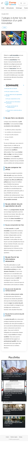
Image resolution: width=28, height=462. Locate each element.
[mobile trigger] (2, 3)
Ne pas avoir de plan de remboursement (12, 106)
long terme (13, 68)
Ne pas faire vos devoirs (11, 88)
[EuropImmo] (10, 3)
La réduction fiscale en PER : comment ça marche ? (14, 375)
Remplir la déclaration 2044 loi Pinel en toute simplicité (13, 393)
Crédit (4, 27)
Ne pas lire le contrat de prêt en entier (14, 111)
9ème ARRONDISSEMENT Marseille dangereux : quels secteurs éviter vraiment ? (13, 410)
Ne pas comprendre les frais (13, 98)
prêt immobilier (14, 55)
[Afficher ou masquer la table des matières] (21, 85)
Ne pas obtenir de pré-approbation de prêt (14, 95)
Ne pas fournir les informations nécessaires (13, 102)
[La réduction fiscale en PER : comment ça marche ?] (14, 370)
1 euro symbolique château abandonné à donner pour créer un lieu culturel (13, 422)
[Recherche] (21, 3)
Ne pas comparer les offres (12, 91)
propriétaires (13, 59)
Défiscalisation (7, 372)
